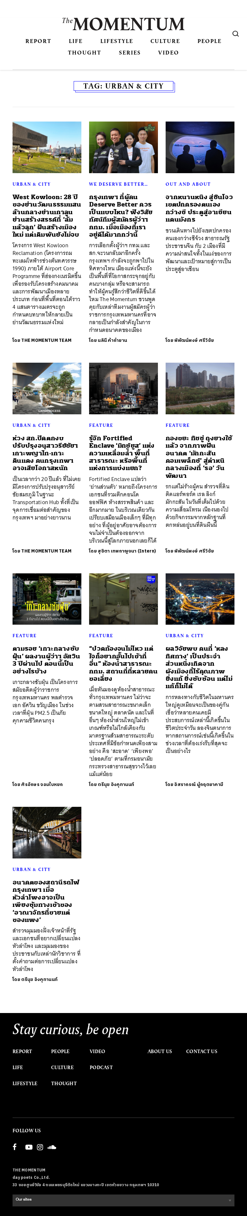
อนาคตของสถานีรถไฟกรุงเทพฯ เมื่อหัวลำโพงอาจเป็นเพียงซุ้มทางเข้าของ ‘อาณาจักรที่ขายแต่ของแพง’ (46, 901)
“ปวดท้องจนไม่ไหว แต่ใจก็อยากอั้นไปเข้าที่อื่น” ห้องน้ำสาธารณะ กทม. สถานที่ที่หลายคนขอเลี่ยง (123, 664)
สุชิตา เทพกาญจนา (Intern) (127, 551)
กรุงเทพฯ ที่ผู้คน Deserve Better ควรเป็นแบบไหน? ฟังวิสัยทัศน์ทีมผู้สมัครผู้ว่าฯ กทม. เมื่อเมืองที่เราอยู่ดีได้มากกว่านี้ (121, 216)
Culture (165, 41)
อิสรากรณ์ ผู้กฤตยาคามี (198, 784)
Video (168, 52)
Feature (101, 425)
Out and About (188, 184)
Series (130, 52)
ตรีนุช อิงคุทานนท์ (116, 784)
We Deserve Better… (118, 184)
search (236, 33)
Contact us (201, 1051)
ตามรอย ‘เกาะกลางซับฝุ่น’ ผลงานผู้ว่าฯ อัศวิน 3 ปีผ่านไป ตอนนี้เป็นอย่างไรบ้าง (46, 660)
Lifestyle (116, 41)
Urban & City (32, 184)
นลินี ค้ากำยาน (112, 340)
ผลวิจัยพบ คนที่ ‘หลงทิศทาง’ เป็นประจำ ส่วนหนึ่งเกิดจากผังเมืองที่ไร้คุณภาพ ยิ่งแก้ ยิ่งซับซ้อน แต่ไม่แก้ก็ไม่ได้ (199, 667)
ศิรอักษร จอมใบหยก (42, 784)
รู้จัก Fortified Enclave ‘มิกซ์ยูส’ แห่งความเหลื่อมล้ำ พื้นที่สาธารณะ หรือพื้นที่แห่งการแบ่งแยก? (122, 453)
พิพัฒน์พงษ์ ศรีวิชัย (194, 340)
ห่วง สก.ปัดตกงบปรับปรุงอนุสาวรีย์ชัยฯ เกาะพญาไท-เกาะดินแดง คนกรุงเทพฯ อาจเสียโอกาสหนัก (45, 453)
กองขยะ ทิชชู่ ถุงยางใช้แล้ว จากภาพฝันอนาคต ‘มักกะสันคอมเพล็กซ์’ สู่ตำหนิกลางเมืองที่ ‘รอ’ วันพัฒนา (199, 457)
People (209, 41)
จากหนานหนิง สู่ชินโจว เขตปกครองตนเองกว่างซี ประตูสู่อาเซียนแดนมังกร (199, 208)
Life (76, 41)
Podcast (101, 1067)
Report (38, 41)
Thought (84, 52)
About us (160, 1051)
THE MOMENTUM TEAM (46, 340)
